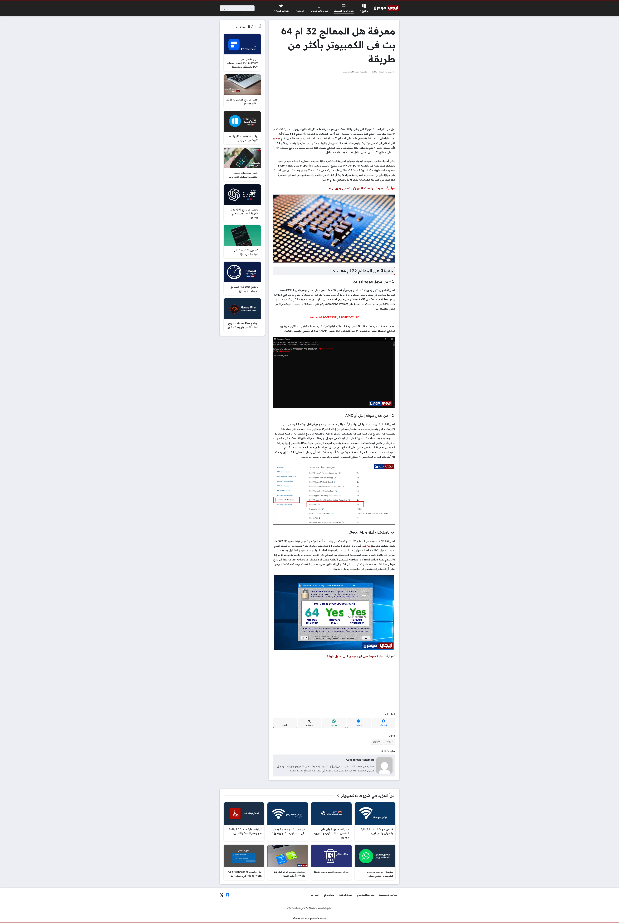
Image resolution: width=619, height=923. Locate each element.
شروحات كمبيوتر (350, 71)
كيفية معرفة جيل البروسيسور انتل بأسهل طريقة (355, 656)
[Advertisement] (334, 100)
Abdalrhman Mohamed (360, 759)
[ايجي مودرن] (386, 8)
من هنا (366, 545)
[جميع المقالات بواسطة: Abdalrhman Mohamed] (384, 765)
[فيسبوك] (227, 895)
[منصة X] (221, 895)
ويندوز (276, 138)
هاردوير (376, 741)
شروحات (388, 741)
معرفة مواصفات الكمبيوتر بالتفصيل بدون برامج (355, 188)
